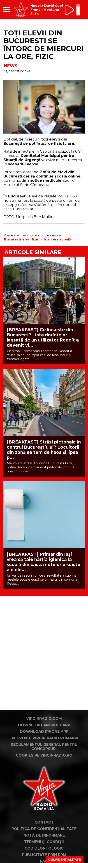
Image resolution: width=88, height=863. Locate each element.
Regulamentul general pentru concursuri (44, 746)
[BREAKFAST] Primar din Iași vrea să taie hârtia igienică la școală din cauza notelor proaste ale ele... (43, 562)
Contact (44, 822)
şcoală (65, 239)
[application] (73, 9)
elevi (26, 239)
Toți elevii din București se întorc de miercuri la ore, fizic (43, 45)
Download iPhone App (44, 731)
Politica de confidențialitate (44, 829)
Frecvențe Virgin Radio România (44, 738)
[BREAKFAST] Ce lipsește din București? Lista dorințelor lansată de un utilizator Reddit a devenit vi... (43, 337)
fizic (35, 239)
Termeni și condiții (44, 842)
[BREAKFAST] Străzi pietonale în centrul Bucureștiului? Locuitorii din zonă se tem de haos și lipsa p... (44, 449)
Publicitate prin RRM (44, 855)
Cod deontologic (44, 848)
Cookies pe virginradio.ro (44, 755)
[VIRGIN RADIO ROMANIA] (20, 9)
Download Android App (44, 725)
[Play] (70, 10)
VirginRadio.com (44, 718)
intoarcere (49, 239)
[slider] (78, 10)
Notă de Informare (44, 835)
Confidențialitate (64, 859)
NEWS (10, 65)
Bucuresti (12, 239)
